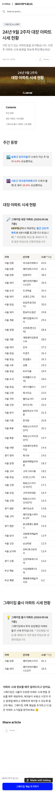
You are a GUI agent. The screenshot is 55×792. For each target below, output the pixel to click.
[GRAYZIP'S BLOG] (6, 4)
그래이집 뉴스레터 (11, 24)
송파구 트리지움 (19, 157)
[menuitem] (44, 59)
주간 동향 (10, 113)
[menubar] (43, 59)
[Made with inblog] (38, 781)
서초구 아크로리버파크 (23, 181)
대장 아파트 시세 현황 (15, 118)
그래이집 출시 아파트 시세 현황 (18, 124)
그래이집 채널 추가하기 (27, 786)
